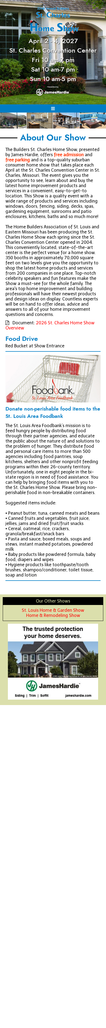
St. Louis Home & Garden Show (53, 610)
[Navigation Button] (53, 108)
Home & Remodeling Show (53, 615)
